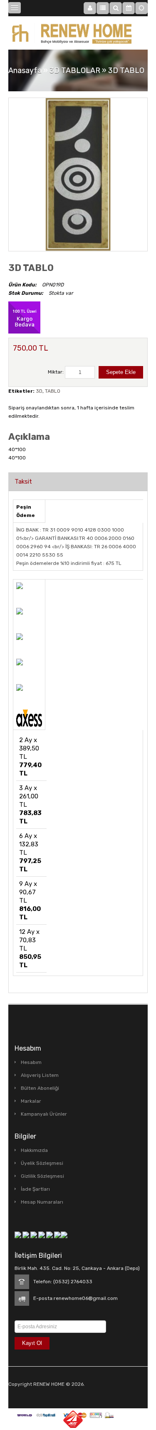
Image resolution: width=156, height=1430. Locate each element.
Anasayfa (25, 70)
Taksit (23, 481)
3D (39, 391)
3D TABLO (126, 70)
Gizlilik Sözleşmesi (42, 1176)
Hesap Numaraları (42, 1202)
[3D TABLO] (78, 174)
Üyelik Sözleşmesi (42, 1163)
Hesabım (31, 1062)
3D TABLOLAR (75, 70)
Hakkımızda (34, 1150)
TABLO (52, 391)
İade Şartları (35, 1189)
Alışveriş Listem (40, 1075)
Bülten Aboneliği (40, 1088)
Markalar (31, 1101)
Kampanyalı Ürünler (44, 1114)
